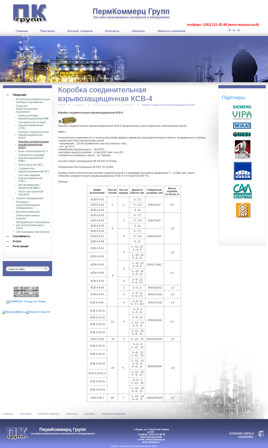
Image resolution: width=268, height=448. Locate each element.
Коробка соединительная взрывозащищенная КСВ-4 (33, 144)
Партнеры (26, 414)
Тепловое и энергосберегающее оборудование (28, 205)
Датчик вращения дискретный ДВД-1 (29, 186)
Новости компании (113, 414)
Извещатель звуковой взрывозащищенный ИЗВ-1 (31, 158)
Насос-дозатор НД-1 (30, 164)
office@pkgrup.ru (155, 439)
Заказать (89, 414)
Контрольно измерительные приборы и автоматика (33, 101)
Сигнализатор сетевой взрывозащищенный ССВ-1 (32, 125)
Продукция (78, 105)
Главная (62, 105)
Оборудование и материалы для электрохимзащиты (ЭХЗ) (33, 225)
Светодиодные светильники (32, 231)
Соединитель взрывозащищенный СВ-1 (34, 170)
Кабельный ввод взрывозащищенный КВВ (33, 117)
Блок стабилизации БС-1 (33, 151)
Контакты (71, 414)
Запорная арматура (28, 211)
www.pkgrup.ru (151, 442)
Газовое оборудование (29, 198)
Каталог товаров (49, 414)
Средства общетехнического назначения (27, 108)
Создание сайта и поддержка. (241, 434)
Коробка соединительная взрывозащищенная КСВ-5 (33, 135)
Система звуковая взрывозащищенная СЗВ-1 (30, 178)
